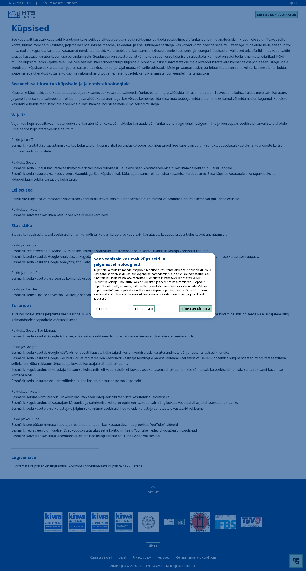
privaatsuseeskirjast (172, 294)
